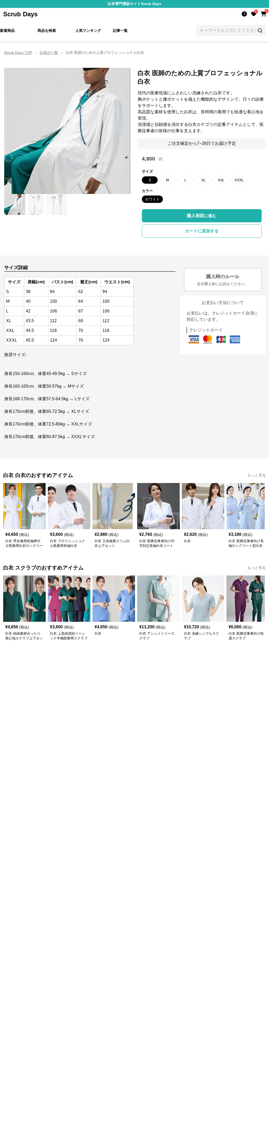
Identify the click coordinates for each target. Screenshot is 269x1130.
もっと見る (256, 475)
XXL (221, 180)
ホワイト (152, 199)
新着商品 (7, 30)
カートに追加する (202, 231)
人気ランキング (88, 30)
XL (203, 180)
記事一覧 (120, 30)
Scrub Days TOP (18, 52)
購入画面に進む (201, 215)
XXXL (239, 180)
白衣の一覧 (49, 52)
